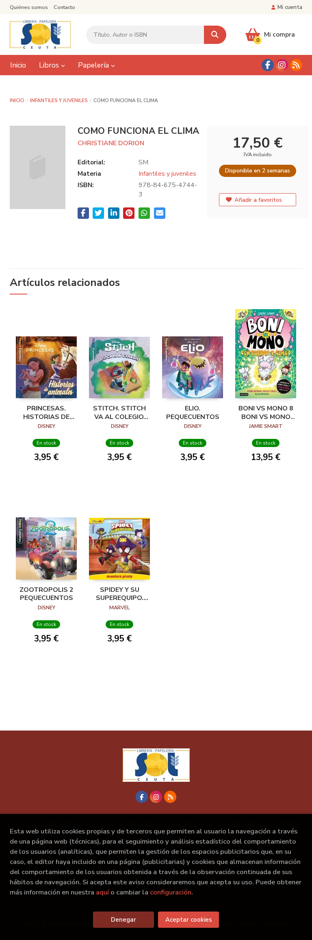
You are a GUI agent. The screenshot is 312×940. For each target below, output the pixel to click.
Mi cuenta (289, 7)
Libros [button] (50, 65)
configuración (170, 892)
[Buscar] (215, 35)
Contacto (64, 7)
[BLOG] (296, 65)
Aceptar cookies (188, 920)
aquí (102, 892)
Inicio (17, 100)
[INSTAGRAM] (282, 65)
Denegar (123, 920)
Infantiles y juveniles (59, 100)
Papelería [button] (94, 65)
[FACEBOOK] (268, 65)
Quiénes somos (29, 7)
